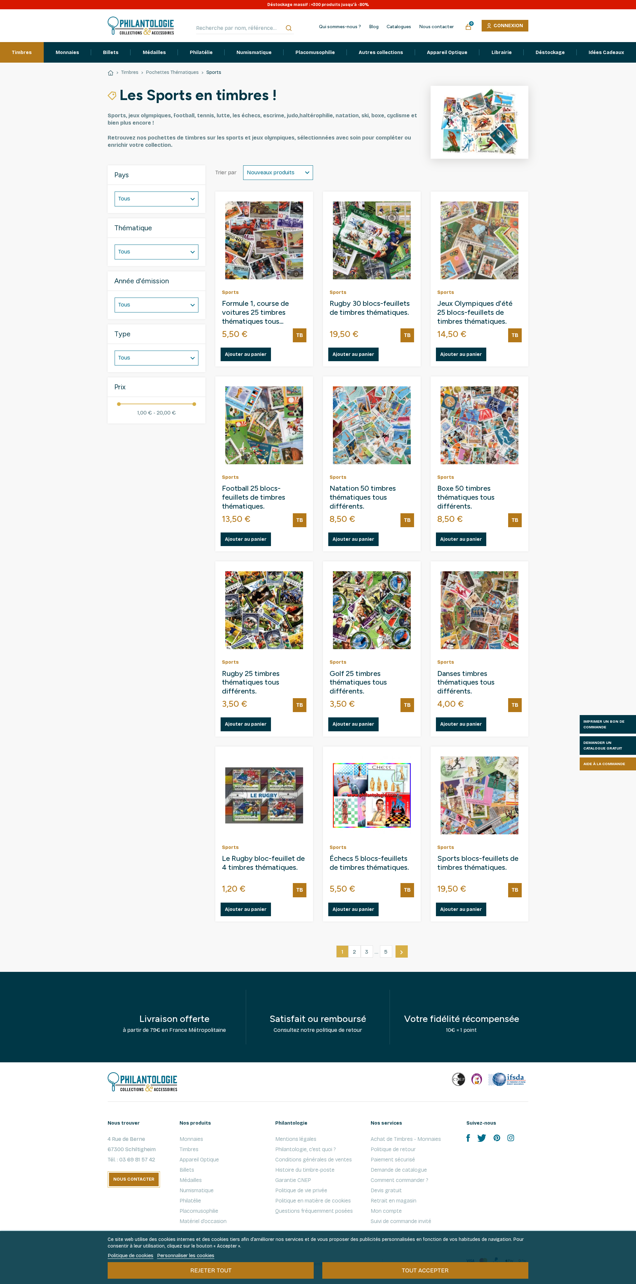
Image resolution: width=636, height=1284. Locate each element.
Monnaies (191, 1139)
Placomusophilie (199, 1211)
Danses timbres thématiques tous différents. (466, 682)
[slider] (119, 404)
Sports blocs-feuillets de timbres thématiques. (477, 863)
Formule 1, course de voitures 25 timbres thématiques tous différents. (255, 312)
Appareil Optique (199, 1159)
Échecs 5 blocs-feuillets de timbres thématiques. (369, 863)
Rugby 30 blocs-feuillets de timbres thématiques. (370, 308)
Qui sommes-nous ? (340, 26)
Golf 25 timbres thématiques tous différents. (358, 682)
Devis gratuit (386, 1190)
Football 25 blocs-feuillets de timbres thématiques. (253, 497)
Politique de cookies (130, 1255)
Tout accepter (425, 1270)
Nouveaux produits (270, 172)
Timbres (189, 1149)
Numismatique (197, 1190)
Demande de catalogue (399, 1170)
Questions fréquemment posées (314, 1211)
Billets (187, 1170)
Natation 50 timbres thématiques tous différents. (363, 497)
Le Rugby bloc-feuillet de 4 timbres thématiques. (263, 863)
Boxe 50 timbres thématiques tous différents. (466, 497)
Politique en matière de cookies (313, 1201)
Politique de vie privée (301, 1190)
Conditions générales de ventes (313, 1159)
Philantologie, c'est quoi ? (305, 1149)
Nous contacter (436, 26)
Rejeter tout (211, 1270)
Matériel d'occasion (203, 1221)
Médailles (191, 1180)
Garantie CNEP (293, 1180)
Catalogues (399, 26)
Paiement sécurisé (393, 1159)
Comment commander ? (399, 1180)
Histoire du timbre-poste (305, 1170)
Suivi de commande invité (401, 1221)
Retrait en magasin (393, 1201)
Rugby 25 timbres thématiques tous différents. (251, 682)
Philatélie (190, 1201)
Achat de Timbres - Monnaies (406, 1139)
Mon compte (386, 1211)
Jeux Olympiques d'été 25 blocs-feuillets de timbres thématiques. (474, 312)
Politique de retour (393, 1149)
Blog (374, 26)
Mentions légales (295, 1139)
